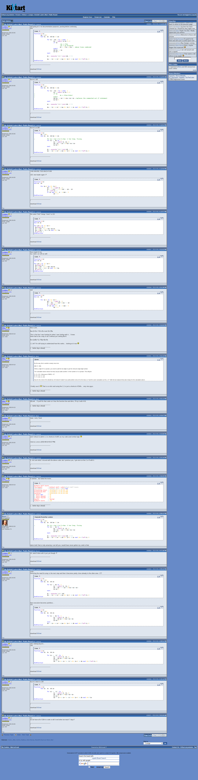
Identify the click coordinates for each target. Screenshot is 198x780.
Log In (194, 15)
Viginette (172, 76)
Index (19, 735)
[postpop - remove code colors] (39, 31)
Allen (37, 356)
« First (155, 21)
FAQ (113, 17)
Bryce (4, 516)
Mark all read (14, 747)
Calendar (107, 17)
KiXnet (39, 69)
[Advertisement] (88, 8)
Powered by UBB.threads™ (99, 747)
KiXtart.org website (8, 15)
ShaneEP (37, 740)
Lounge (30, 15)
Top (3, 73)
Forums (18, 15)
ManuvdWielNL (181, 76)
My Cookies (5, 747)
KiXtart (24, 15)
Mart (52, 740)
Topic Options (6, 21)
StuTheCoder (179, 39)
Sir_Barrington (173, 77)
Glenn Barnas (30, 740)
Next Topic (25, 735)
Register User (87, 17)
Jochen (18, 740)
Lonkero (38, 24)
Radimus (23, 740)
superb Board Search (99, 758)
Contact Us (175, 747)
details (194, 70)
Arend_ (10, 740)
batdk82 (181, 77)
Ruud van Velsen (45, 740)
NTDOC (178, 26)
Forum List (98, 17)
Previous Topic (9, 735)
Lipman (178, 50)
